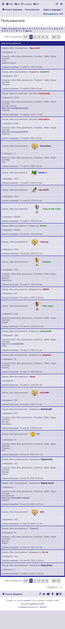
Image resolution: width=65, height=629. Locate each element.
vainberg (44, 242)
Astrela (43, 226)
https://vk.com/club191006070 (15, 132)
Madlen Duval (47, 483)
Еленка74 (34, 528)
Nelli (42, 512)
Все (24, 29)
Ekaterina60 (46, 409)
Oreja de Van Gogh (51, 209)
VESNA (45, 289)
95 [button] (54, 37)
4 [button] (43, 37)
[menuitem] (9, 4)
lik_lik (45, 552)
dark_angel (48, 306)
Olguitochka (47, 459)
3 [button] (39, 37)
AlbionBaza (44, 119)
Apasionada (44, 93)
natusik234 (43, 190)
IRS (38, 434)
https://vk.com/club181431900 (15, 108)
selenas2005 (45, 331)
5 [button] (46, 37)
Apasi (32, 376)
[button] (25, 37)
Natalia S (42, 172)
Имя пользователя (11, 43)
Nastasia (47, 262)
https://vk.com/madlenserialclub (15, 498)
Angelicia (46, 355)
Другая (28, 31)
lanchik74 (44, 72)
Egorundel (35, 48)
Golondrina (45, 146)
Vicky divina (46, 565)
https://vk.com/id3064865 (13, 344)
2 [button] (35, 37)
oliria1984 (44, 393)
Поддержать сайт (54, 14)
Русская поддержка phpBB (32, 604)
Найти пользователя (11, 29)
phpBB (26, 600)
